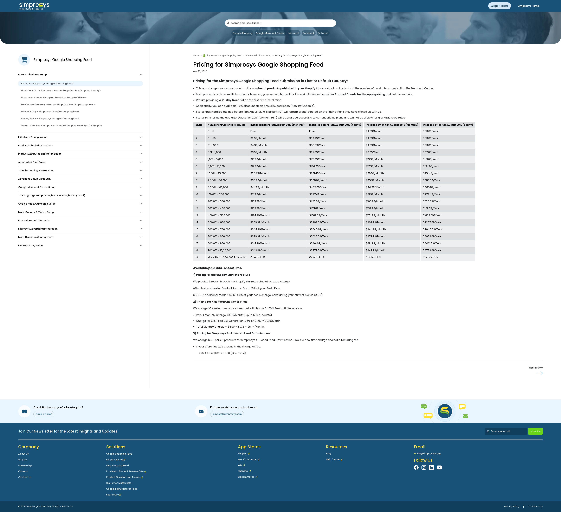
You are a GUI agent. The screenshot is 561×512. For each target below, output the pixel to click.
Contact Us (24, 477)
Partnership (25, 465)
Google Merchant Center (270, 33)
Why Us (22, 459)
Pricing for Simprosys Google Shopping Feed (47, 83)
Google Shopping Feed (119, 453)
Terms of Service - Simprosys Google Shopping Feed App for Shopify (61, 125)
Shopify (242, 453)
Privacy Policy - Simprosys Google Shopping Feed (50, 118)
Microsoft (293, 33)
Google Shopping (242, 33)
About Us (23, 453)
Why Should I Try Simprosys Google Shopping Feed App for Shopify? (61, 90)
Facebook (308, 33)
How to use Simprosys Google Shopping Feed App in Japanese (58, 104)
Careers (23, 471)
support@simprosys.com (227, 414)
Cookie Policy (535, 506)
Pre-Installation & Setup (258, 55)
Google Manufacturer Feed (121, 489)
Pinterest (323, 33)
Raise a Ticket (44, 414)
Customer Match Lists (118, 483)
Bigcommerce (246, 477)
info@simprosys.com (429, 453)
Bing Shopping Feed (117, 465)
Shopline (243, 471)
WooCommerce (247, 459)
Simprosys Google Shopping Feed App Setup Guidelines (54, 97)
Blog (328, 453)
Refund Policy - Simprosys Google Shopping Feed (50, 111)
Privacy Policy (511, 506)
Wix (240, 465)
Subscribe (535, 431)
